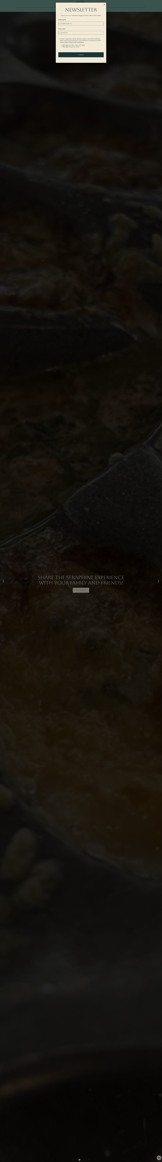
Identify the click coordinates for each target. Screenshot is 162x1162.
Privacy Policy (64, 42)
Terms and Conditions (76, 42)
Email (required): (62, 19)
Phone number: (62, 28)
